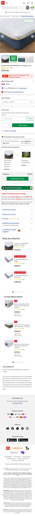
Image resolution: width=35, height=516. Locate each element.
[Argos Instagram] (27, 428)
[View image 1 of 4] (5, 59)
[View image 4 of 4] (29, 59)
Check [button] (30, 118)
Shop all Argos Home (27, 16)
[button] (29, 20)
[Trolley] (32, 3)
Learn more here (18, 403)
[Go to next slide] (32, 36)
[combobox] (13, 8)
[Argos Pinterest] (22, 428)
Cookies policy (11, 458)
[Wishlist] (28, 3)
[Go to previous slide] (2, 36)
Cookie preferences (23, 458)
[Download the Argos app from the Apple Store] (12, 441)
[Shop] (7, 3)
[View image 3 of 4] (21, 59)
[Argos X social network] (17, 428)
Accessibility (8, 456)
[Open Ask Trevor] (32, 8)
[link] (17, 91)
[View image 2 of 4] (13, 59)
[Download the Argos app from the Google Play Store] (23, 441)
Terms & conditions (18, 460)
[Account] (24, 3)
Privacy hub (17, 456)
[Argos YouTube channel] (8, 428)
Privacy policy (27, 456)
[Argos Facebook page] (13, 428)
